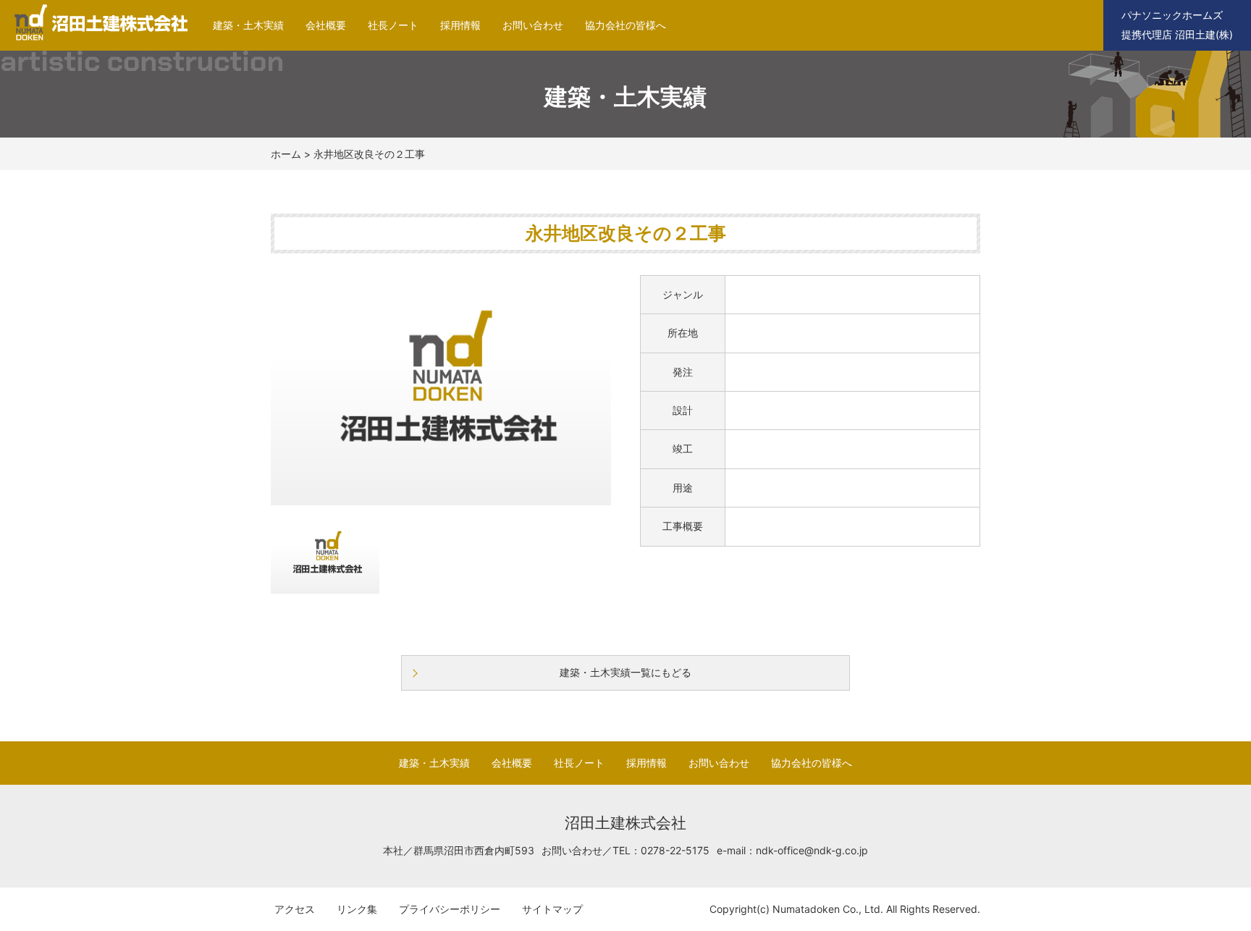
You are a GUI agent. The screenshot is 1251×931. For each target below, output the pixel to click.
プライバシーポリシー (449, 909)
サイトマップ (552, 909)
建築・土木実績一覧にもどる (625, 672)
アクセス (294, 909)
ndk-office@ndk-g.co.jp (812, 850)
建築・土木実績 (248, 25)
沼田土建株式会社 (95, 40)
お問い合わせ (532, 25)
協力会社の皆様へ (625, 25)
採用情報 (460, 25)
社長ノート (393, 25)
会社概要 (326, 25)
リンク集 (357, 909)
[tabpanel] (441, 390)
